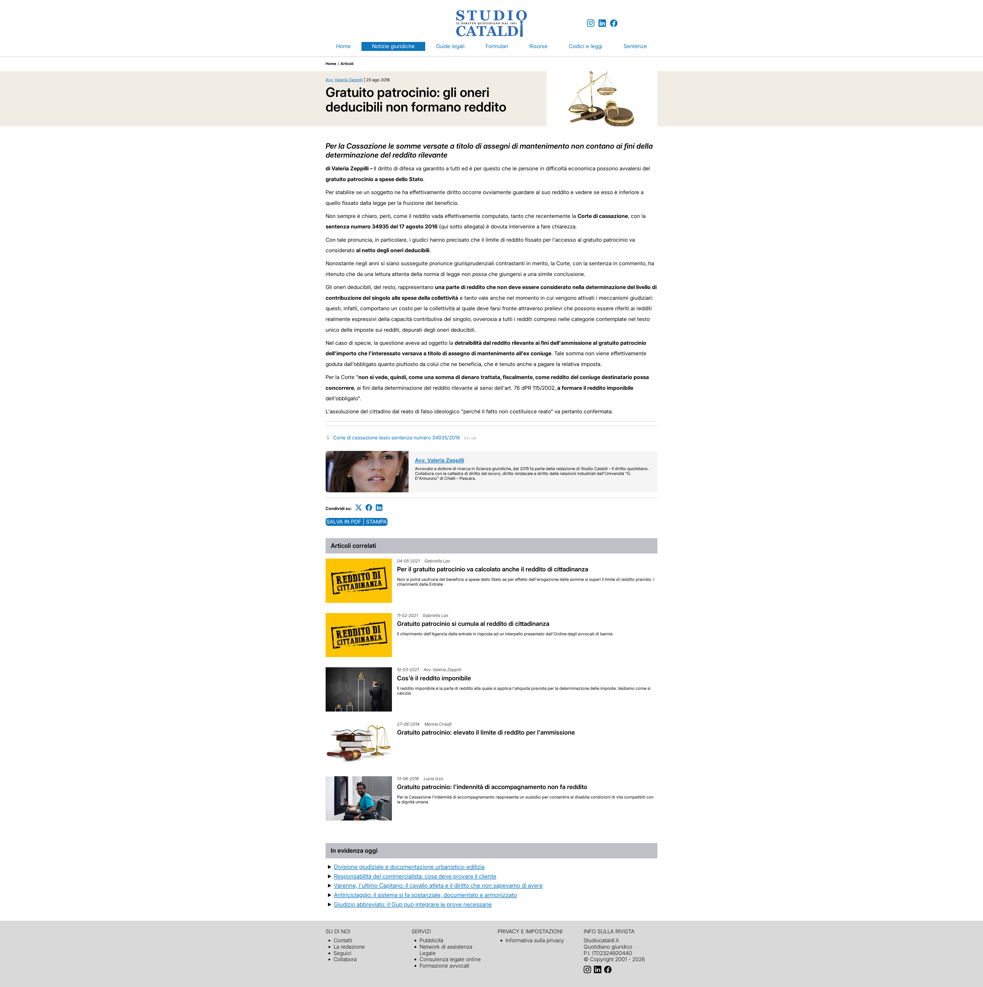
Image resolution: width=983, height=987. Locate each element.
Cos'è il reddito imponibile (434, 678)
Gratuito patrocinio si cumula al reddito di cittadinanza (473, 623)
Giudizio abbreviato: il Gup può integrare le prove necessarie (413, 904)
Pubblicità (431, 940)
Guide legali (450, 46)
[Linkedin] (602, 23)
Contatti (343, 940)
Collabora (345, 959)
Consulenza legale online (450, 959)
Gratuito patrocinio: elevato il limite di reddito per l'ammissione (486, 732)
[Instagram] (590, 23)
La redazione (349, 947)
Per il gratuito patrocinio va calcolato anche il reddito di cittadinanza (492, 569)
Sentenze (635, 46)
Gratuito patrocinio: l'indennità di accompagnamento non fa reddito (492, 787)
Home (343, 46)
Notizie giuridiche (393, 46)
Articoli (347, 63)
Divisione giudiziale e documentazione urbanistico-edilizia (409, 866)
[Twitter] (358, 508)
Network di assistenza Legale (446, 950)
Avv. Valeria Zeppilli (344, 79)
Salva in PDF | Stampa (356, 521)
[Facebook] (613, 23)
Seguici (342, 953)
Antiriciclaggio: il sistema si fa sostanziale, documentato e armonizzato (425, 894)
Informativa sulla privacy (535, 940)
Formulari (497, 46)
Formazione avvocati (444, 965)
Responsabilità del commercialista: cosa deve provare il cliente (415, 876)
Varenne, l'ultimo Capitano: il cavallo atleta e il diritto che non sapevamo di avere (438, 885)
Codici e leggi (585, 46)
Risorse (538, 46)
